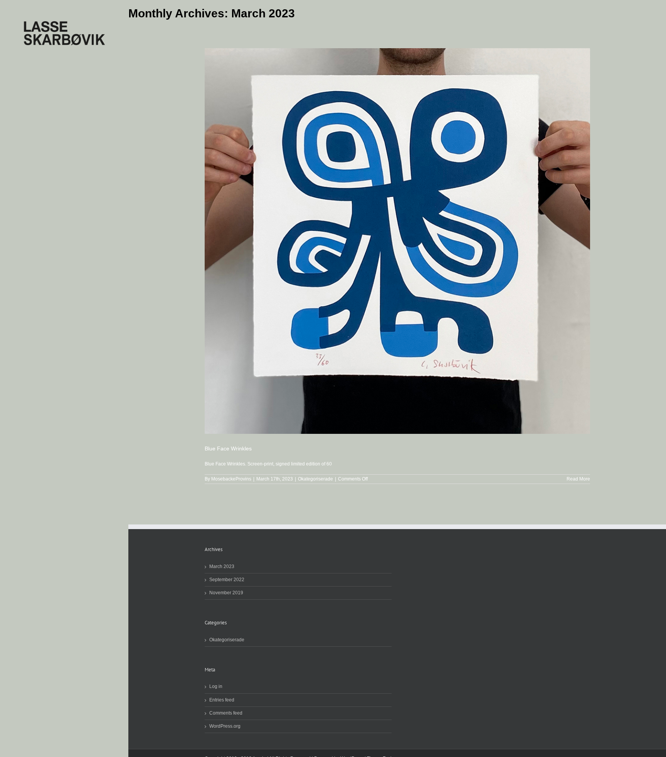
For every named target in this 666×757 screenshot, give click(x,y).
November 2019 (226, 592)
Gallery (397, 241)
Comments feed (225, 713)
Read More (578, 479)
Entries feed (221, 700)
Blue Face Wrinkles (228, 448)
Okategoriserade (315, 479)
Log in (215, 686)
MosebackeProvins (231, 479)
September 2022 (226, 579)
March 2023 (221, 566)
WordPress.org (224, 726)
